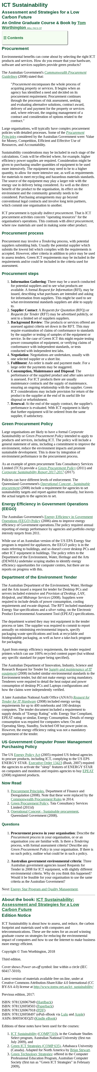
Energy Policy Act (27, 755)
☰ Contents (13, 38)
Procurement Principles (27, 791)
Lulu (64, 1014)
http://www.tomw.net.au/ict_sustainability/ (63, 987)
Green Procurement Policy (29, 803)
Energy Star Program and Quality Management (44, 889)
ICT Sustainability (24, 1034)
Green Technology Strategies (31, 1054)
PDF (40, 1010)
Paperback (44, 1006)
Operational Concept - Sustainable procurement (44, 811)
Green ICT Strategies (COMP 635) (36, 1046)
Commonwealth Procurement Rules (36, 799)
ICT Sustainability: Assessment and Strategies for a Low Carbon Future (40, 904)
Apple (79, 1014)
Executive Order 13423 (45, 763)
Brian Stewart (80, 1050)
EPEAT (88, 771)
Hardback (44, 1002)
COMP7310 (47, 1034)
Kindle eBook (45, 1018)
